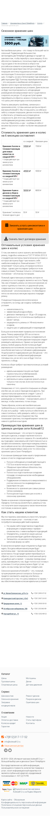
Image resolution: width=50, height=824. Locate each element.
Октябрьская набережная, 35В (15, 609)
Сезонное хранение (9, 699)
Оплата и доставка (9, 720)
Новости (30, 717)
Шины (4, 678)
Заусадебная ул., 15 (11, 614)
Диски (28, 681)
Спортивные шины (9, 685)
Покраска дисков (33, 699)
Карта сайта (6, 800)
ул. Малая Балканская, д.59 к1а (15, 593)
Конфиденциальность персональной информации (23, 802)
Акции (4, 717)
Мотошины (31, 678)
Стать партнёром (33, 720)
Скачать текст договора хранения (27, 239)
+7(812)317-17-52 (16, 737)
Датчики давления (34, 685)
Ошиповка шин (32, 702)
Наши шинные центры (13, 746)
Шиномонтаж (7, 696)
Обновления (19, 800)
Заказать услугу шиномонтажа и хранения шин (27, 227)
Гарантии (5, 726)
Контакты (30, 723)
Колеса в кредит (8, 723)
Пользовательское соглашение (15, 808)
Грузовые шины (8, 681)
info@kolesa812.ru (12, 742)
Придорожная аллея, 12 (12, 604)
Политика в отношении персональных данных (21, 805)
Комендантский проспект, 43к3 (15, 598)
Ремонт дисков (32, 696)
